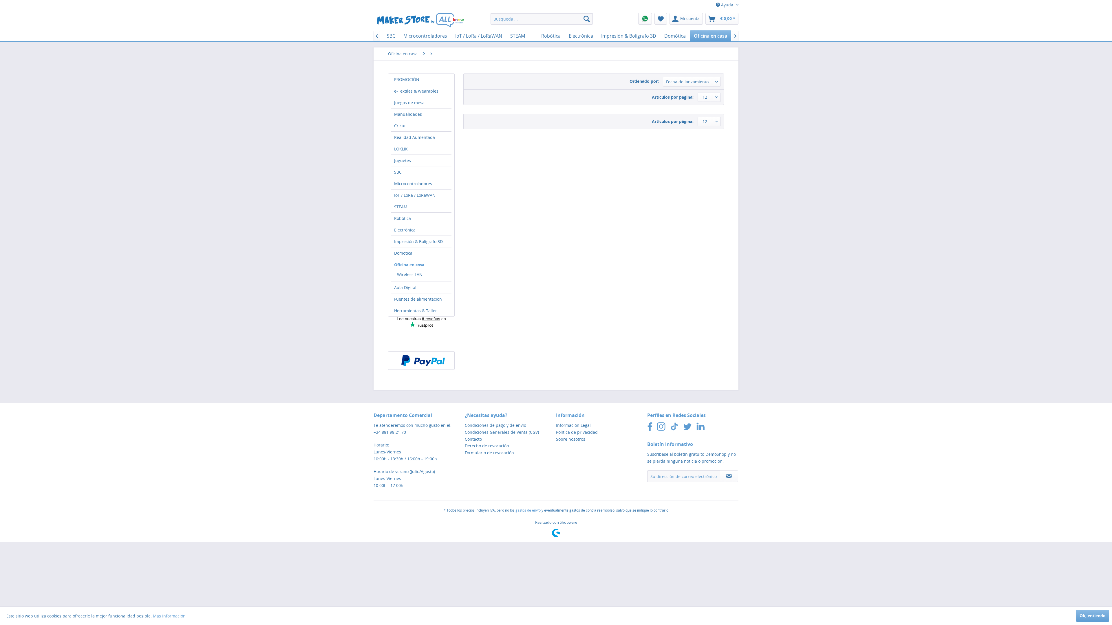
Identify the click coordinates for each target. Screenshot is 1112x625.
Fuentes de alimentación (418, 299)
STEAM (400, 206)
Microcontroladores (413, 183)
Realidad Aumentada (414, 137)
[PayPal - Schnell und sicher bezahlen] (423, 360)
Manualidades (408, 114)
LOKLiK (401, 149)
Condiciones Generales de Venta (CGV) (502, 432)
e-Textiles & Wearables (416, 91)
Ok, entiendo (1093, 615)
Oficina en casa (409, 264)
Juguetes (402, 160)
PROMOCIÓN (406, 79)
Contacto (473, 439)
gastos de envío (528, 510)
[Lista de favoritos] (660, 19)
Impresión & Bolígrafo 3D (418, 241)
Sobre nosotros (570, 439)
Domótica (403, 253)
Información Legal (573, 425)
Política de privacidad (577, 432)
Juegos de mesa (409, 102)
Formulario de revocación (489, 452)
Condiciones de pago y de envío (495, 425)
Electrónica (405, 230)
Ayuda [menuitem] (727, 5)
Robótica (402, 218)
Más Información (169, 616)
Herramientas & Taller (415, 310)
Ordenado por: (644, 81)
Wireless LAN (410, 274)
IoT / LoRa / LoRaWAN (415, 195)
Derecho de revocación (487, 445)
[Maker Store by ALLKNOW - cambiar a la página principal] (420, 20)
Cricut (400, 125)
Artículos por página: (673, 97)
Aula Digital (405, 287)
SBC (398, 172)
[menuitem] (542, 19)
